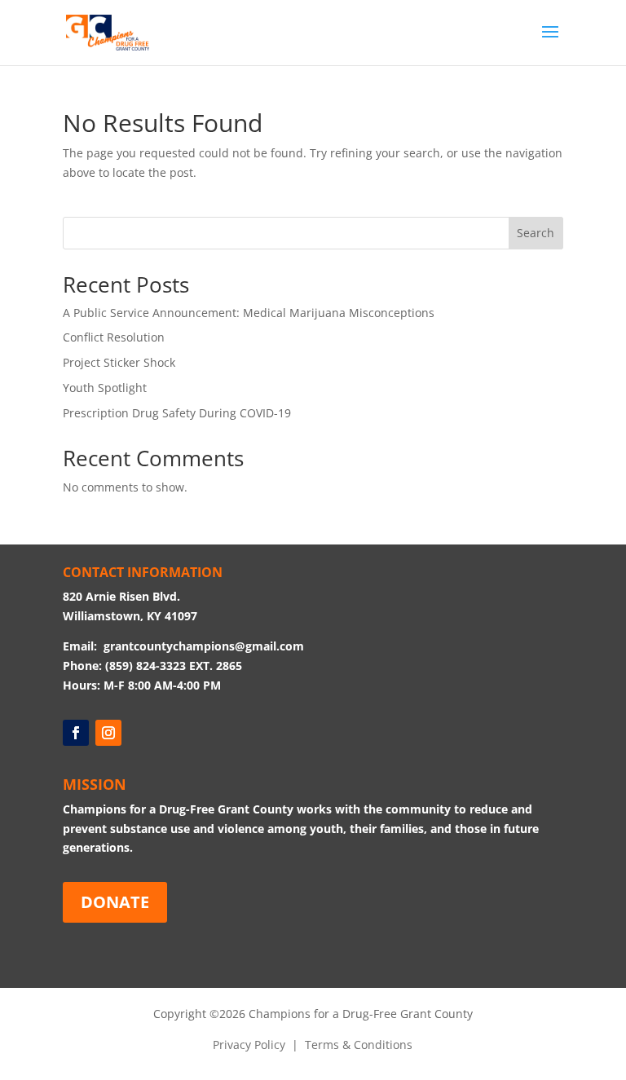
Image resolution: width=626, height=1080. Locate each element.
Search (535, 232)
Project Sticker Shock (119, 362)
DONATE (115, 902)
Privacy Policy (249, 1044)
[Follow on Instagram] (108, 733)
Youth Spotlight (105, 387)
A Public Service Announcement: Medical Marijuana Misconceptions (248, 312)
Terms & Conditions (358, 1044)
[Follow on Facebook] (76, 733)
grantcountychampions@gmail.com (204, 646)
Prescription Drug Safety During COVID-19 (177, 413)
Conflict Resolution (114, 337)
